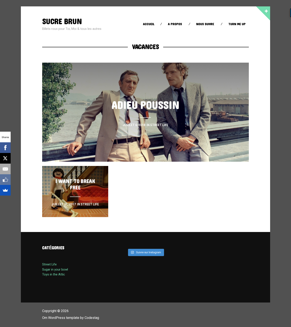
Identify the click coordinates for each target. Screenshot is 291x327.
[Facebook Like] (5, 179)
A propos (175, 24)
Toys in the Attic (53, 274)
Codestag (92, 318)
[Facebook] (5, 147)
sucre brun (62, 22)
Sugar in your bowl (55, 269)
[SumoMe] (5, 190)
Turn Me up (237, 24)
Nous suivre (205, 24)
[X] (5, 158)
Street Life (49, 264)
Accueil (148, 24)
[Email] (5, 169)
